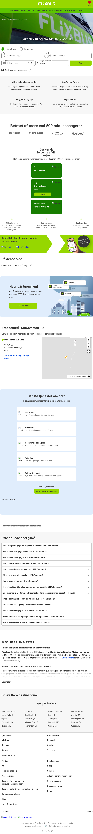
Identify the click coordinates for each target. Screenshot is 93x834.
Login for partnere (9, 804)
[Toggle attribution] (88, 376)
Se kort (43, 194)
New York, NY (53, 722)
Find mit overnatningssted (16, 70)
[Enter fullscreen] (88, 351)
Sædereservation (54, 786)
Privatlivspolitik (40, 823)
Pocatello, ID (7, 722)
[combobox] (26, 55)
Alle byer (5, 740)
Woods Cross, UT (54, 711)
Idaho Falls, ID (7, 715)
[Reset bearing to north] (88, 347)
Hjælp (49, 766)
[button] (20, 340)
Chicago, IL (75, 726)
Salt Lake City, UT (9, 711)
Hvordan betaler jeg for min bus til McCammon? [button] (25, 611)
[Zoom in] (88, 340)
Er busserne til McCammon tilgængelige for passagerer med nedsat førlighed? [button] (39, 593)
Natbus (4, 750)
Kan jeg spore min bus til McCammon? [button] (20, 581)
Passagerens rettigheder (57, 823)
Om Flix (4, 766)
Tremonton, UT (30, 726)
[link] (46, 296)
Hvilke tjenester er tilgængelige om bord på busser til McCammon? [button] (33, 616)
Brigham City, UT (31, 722)
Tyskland (51, 750)
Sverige (50, 745)
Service (50, 771)
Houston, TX (75, 722)
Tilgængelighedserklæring (33, 826)
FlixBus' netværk (66, 658)
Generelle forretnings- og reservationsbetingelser (12, 782)
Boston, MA (52, 726)
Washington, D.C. (77, 711)
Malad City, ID (30, 719)
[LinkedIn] (89, 817)
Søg (80, 63)
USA (25, 19)
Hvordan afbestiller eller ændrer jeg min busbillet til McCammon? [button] (32, 587)
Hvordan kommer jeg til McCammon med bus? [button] (24, 557)
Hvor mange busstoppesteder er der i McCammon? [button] (26, 563)
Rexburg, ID (6, 726)
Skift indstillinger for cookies (59, 826)
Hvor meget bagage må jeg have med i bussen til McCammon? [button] (31, 546)
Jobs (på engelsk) (9, 771)
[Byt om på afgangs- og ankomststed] (46, 56)
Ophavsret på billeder (10, 794)
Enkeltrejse (11, 49)
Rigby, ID (51, 715)
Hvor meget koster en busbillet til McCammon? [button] (24, 569)
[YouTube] (88, 817)
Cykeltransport (54, 781)
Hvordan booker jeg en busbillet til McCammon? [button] (25, 551)
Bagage (50, 791)
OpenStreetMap (82, 376)
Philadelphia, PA (77, 719)
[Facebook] (87, 817)
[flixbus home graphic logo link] (46, 4)
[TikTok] (90, 817)
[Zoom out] (88, 343)
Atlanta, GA (75, 715)
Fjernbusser (15, 19)
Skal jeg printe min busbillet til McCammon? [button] (23, 575)
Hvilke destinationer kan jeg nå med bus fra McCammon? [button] (29, 599)
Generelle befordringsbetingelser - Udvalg (19, 789)
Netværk (5, 745)
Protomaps (71, 376)
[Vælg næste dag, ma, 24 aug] (31, 63)
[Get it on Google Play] (9, 817)
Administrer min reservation (59, 776)
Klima (3, 799)
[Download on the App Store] (25, 817)
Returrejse (28, 49)
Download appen (8, 755)
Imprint (70, 823)
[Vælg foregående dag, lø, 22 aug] (28, 63)
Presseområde (7, 776)
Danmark (51, 740)
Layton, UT (29, 711)
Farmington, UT (53, 719)
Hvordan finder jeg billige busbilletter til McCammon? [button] (27, 605)
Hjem (4, 19)
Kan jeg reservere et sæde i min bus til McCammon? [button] (26, 622)
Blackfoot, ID (30, 715)
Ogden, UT (5, 719)
